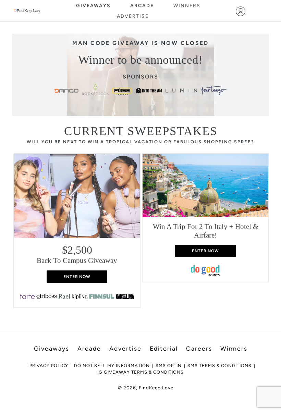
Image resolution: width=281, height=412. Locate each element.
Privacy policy (48, 365)
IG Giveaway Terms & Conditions (140, 372)
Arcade (142, 6)
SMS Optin (169, 365)
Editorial (164, 348)
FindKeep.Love (156, 387)
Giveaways (93, 6)
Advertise (133, 16)
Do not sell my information (112, 365)
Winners (186, 6)
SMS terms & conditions (219, 365)
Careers (199, 348)
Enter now (77, 276)
